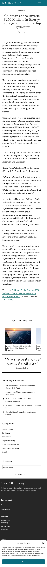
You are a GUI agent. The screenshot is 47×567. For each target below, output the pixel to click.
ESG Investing (13, 3)
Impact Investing (8, 441)
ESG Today (7, 299)
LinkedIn (4, 539)
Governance (6, 437)
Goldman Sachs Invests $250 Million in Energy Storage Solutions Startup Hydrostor (21, 293)
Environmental (7, 429)
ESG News (21, 10)
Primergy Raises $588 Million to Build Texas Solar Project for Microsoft (18, 348)
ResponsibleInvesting (5, 521)
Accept (23, 562)
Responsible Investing (10, 448)
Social (4, 452)
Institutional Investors (10, 444)
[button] (44, 543)
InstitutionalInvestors (5, 527)
